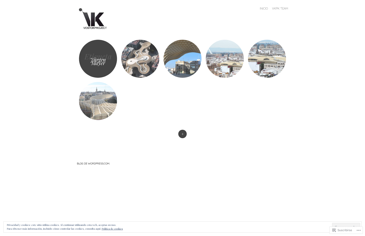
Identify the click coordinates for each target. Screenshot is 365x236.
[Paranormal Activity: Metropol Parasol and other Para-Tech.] (182, 59)
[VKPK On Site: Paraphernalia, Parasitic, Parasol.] (267, 59)
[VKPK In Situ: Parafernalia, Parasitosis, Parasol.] (225, 59)
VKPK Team (280, 8)
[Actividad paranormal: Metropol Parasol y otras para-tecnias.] (140, 59)
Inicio (264, 8)
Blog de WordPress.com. (93, 163)
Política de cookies (112, 228)
